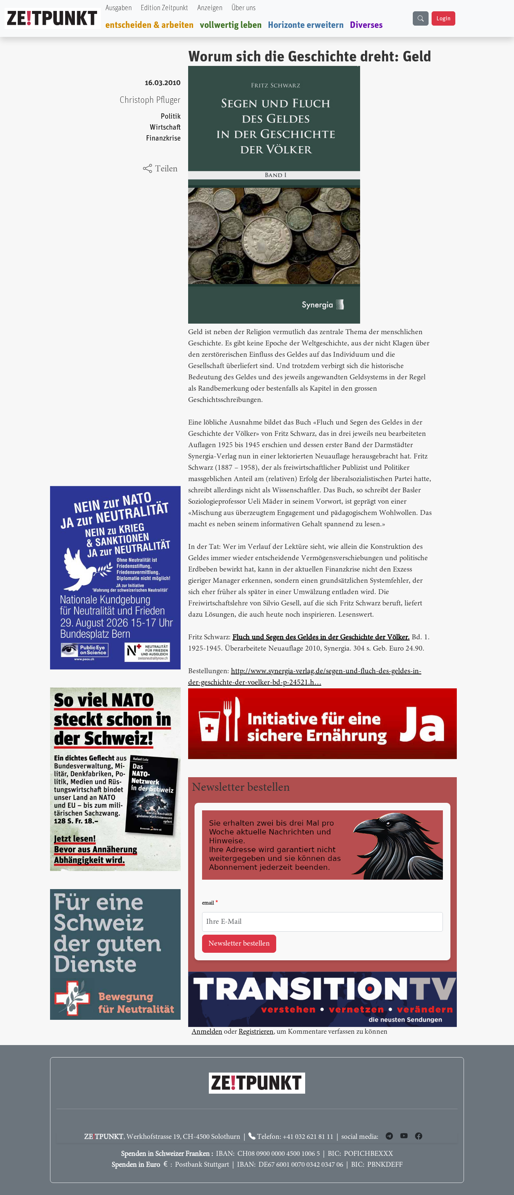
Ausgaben (118, 8)
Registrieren (256, 1032)
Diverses (366, 25)
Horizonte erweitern (306, 25)
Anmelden (207, 1032)
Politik (171, 116)
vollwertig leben (231, 25)
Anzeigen (209, 8)
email (208, 903)
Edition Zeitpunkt (164, 8)
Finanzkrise (163, 138)
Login (443, 18)
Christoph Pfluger (150, 100)
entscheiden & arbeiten (149, 25)
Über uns (243, 8)
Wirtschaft (165, 127)
